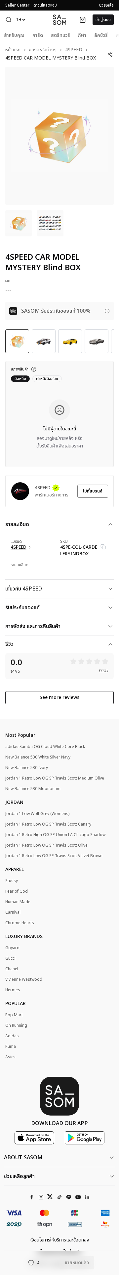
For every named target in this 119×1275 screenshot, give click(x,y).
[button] (8, 19)
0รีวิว (103, 670)
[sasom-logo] (59, 19)
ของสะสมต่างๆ (43, 50)
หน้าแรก (12, 50)
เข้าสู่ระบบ (103, 20)
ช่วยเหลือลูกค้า (19, 1176)
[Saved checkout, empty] (83, 19)
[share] (110, 54)
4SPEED (73, 50)
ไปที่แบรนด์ (92, 491)
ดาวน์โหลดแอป (45, 5)
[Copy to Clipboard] (103, 546)
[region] (59, 136)
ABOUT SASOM (23, 1158)
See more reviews (59, 697)
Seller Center (17, 5)
